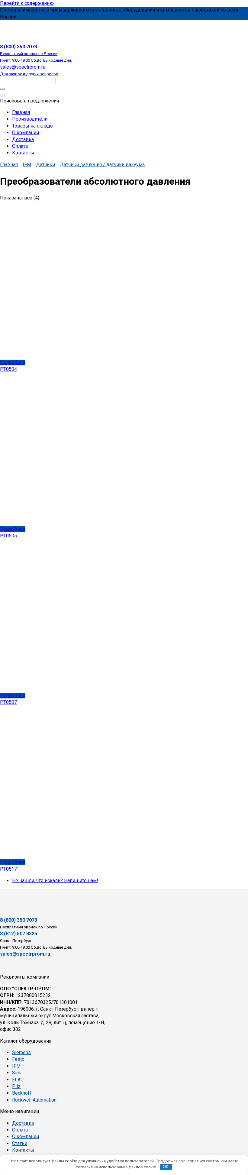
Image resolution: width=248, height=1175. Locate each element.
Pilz (16, 1086)
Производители (29, 119)
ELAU (18, 1080)
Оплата (20, 146)
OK (166, 1166)
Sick (16, 1073)
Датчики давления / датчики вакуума (102, 164)
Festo (18, 1059)
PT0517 (8, 869)
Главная (21, 112)
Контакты (23, 153)
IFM (27, 164)
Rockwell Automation (34, 1100)
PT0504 (8, 369)
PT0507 (8, 702)
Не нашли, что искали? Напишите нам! (55, 880)
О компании (25, 132)
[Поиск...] (2, 95)
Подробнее (12, 362)
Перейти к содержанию (27, 3)
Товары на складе (32, 126)
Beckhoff (21, 1093)
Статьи (19, 1143)
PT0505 (8, 536)
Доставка (23, 139)
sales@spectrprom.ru (25, 954)
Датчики (45, 164)
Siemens (21, 1052)
